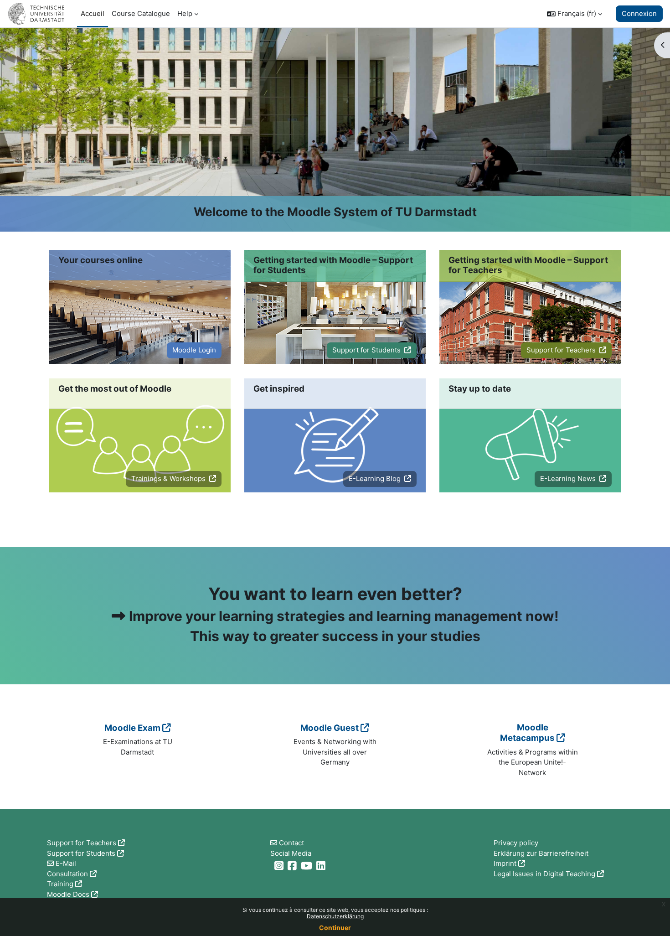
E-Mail (66, 863)
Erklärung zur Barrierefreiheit (541, 853)
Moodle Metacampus (527, 733)
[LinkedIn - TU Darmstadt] (322, 865)
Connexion (639, 13)
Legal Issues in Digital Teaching (544, 873)
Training (60, 883)
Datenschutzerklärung (335, 916)
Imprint (505, 863)
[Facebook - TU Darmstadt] (293, 865)
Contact (291, 842)
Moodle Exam (132, 728)
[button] (574, 13)
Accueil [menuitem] (92, 13)
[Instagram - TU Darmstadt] (280, 865)
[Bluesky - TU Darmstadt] (271, 865)
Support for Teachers (562, 350)
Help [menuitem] (184, 13)
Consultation (67, 873)
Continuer (335, 927)
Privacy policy (516, 842)
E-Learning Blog (375, 478)
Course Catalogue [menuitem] (141, 13)
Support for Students (367, 350)
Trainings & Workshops (169, 478)
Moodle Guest (329, 728)
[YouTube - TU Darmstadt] (307, 865)
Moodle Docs (68, 894)
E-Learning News (569, 478)
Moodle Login (194, 350)
